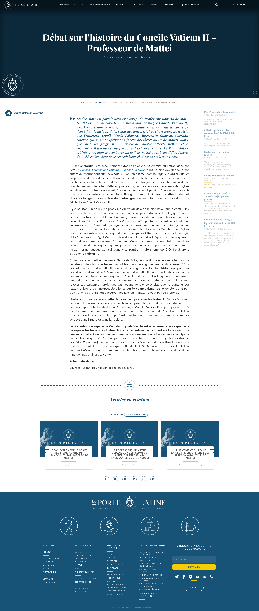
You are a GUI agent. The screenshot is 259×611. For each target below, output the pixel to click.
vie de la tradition (115, 546)
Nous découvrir (98, 5)
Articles (121, 5)
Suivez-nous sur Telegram (28, 112)
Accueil (64, 5)
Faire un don (191, 5)
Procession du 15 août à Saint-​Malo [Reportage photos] (217, 196)
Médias (169, 5)
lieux (47, 552)
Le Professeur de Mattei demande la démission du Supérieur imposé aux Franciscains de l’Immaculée (129, 454)
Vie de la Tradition (145, 5)
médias (112, 568)
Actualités (98, 102)
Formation (83, 545)
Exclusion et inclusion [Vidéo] (216, 153)
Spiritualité (84, 572)
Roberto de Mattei (136, 415)
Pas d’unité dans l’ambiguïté (220, 112)
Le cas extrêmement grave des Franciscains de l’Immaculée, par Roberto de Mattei (68, 454)
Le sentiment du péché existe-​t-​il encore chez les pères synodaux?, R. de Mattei (190, 454)
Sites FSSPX (239, 5)
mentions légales (146, 594)
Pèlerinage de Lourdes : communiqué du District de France (219, 133)
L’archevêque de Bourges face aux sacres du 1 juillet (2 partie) (219, 223)
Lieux (77, 5)
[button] (216, 4)
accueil (85, 102)
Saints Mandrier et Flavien (219, 175)
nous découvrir (152, 545)
